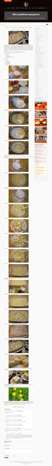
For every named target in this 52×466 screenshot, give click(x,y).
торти (37, 81)
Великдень (37, 93)
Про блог (2, 0)
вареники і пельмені (39, 40)
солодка (37, 80)
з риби (37, 45)
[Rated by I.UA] (41, 178)
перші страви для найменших (40, 57)
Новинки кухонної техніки (40, 99)
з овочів (37, 44)
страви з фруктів (38, 61)
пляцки (37, 79)
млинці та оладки (38, 88)
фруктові (37, 89)
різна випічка (38, 58)
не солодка (37, 77)
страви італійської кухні (39, 48)
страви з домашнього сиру (39, 59)
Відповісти (6, 413)
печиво (37, 78)
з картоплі (37, 42)
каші (37, 46)
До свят (37, 92)
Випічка (37, 73)
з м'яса (37, 43)
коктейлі (37, 86)
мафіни (37, 76)
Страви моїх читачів (39, 37)
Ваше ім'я (5, 442)
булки (37, 74)
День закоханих (38, 94)
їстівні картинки (38, 62)
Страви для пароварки (39, 65)
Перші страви (38, 49)
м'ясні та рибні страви (39, 56)
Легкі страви (38, 28)
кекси (37, 75)
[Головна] (26, 4)
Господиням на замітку (39, 97)
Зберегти (6, 457)
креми (37, 87)
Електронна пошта (7, 445)
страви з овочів (38, 60)
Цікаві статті (37, 164)
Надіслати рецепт (8, 0)
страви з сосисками (38, 47)
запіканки (37, 85)
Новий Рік (37, 95)
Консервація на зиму (39, 90)
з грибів (37, 41)
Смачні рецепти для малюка (40, 52)
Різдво (37, 96)
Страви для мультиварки (40, 67)
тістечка (37, 82)
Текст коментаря (6, 448)
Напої (37, 70)
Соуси (37, 68)
